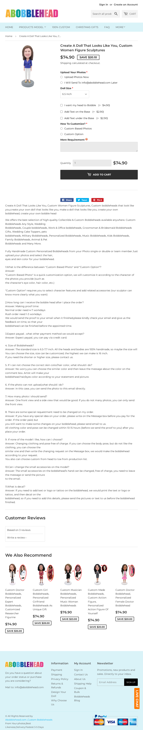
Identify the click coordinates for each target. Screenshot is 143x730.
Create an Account (126, 4)
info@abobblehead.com (29, 687)
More (119, 27)
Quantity (65, 163)
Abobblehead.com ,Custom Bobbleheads (28, 719)
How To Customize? (72, 123)
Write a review (16, 537)
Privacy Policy (59, 679)
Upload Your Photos (73, 72)
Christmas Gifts (87, 27)
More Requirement (72, 139)
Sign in (103, 4)
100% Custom (61, 27)
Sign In (78, 670)
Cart (132, 13)
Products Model (31, 27)
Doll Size (65, 88)
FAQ (107, 27)
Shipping (65, 63)
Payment (56, 670)
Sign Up (131, 682)
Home (9, 27)
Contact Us (81, 674)
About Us (79, 679)
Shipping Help (82, 683)
